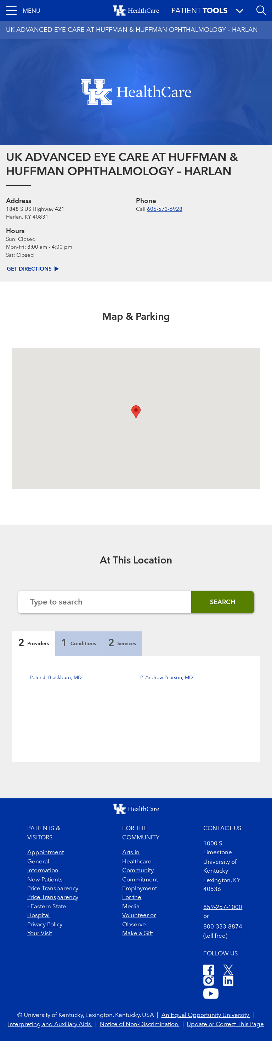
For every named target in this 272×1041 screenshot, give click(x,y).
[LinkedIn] (228, 981)
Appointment (45, 853)
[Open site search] (261, 10)
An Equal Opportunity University (206, 1015)
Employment (139, 889)
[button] (23, 10)
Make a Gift (137, 934)
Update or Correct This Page (225, 1025)
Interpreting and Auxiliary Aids (50, 1025)
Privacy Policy (44, 925)
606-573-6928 (164, 209)
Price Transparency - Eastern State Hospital (52, 907)
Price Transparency (52, 889)
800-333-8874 (222, 927)
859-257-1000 (222, 907)
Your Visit (39, 934)
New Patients (45, 880)
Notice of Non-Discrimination (140, 1025)
